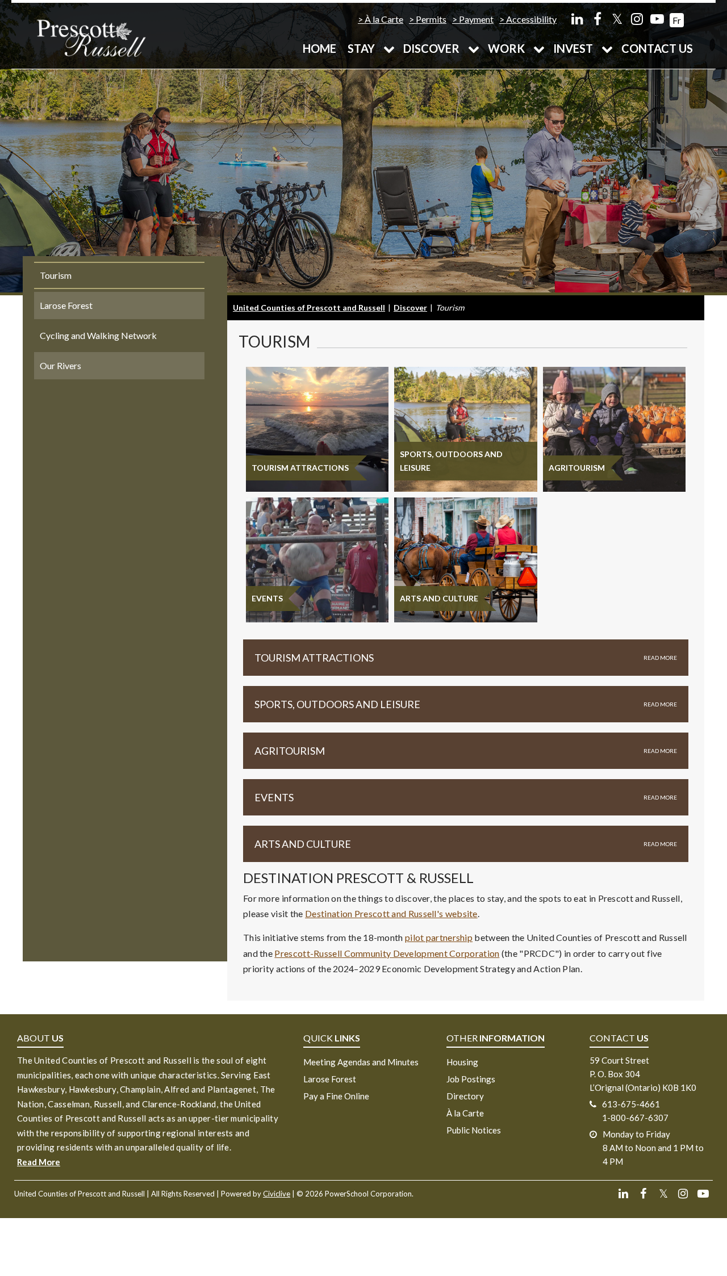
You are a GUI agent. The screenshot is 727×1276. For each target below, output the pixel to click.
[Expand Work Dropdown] (539, 48)
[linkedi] (577, 18)
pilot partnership (439, 937)
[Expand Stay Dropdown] (389, 48)
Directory (465, 1096)
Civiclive (276, 1193)
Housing (462, 1062)
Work (506, 48)
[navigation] (90, 37)
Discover (431, 48)
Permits (431, 19)
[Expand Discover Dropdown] (473, 48)
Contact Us (657, 48)
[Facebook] (597, 18)
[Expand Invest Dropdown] (607, 48)
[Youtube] (657, 18)
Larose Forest (329, 1079)
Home (319, 48)
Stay (361, 48)
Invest (573, 48)
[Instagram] (637, 18)
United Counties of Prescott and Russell (309, 307)
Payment (476, 19)
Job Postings (470, 1079)
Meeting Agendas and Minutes (361, 1062)
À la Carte (384, 19)
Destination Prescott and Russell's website (391, 913)
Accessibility (531, 19)
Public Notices (473, 1130)
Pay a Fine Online (336, 1096)
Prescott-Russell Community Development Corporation (386, 953)
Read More (38, 1162)
